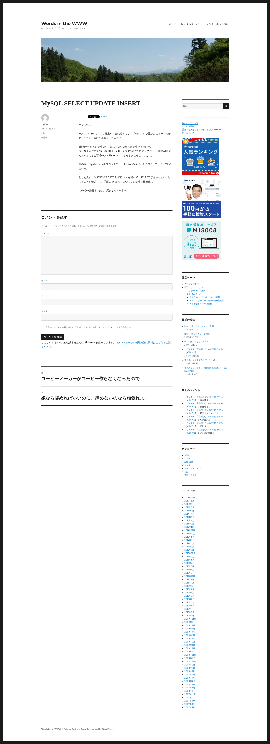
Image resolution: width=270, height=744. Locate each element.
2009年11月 (190, 622)
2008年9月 (189, 664)
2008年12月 (190, 655)
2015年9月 (189, 517)
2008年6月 (189, 674)
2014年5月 (189, 543)
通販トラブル (190, 475)
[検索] (226, 106)
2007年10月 (190, 701)
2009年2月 (189, 648)
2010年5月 (189, 602)
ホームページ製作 (192, 468)
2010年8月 (189, 592)
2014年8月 (189, 537)
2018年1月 (189, 510)
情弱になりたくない (193, 287)
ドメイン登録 (188, 126)
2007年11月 (189, 697)
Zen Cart (188, 462)
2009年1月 (189, 651)
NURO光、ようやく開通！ (196, 341)
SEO (186, 455)
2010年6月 (189, 599)
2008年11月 (190, 658)
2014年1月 (189, 550)
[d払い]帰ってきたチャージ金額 (199, 326)
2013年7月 (189, 556)
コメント (45, 233)
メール (45, 296)
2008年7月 (189, 671)
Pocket (103, 116)
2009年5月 (189, 638)
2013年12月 (189, 553)
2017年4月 (189, 514)
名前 (44, 280)
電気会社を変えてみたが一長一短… (200, 360)
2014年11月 (189, 530)
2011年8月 (189, 579)
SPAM (187, 458)
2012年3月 (189, 573)
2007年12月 (190, 694)
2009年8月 (189, 628)
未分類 (44, 137)
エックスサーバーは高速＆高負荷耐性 (207, 300)
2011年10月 (189, 576)
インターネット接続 (217, 24)
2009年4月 (189, 641)
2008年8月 (189, 668)
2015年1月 (189, 527)
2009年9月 (189, 625)
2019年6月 (189, 500)
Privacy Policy (191, 284)
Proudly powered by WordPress (97, 729)
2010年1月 (189, 615)
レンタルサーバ (189, 24)
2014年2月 (189, 546)
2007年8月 (189, 707)
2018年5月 (189, 507)
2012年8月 (189, 569)
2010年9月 (189, 589)
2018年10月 (189, 504)
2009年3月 (189, 645)
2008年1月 (189, 691)
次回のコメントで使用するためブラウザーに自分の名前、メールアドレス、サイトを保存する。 (89, 327)
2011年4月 (189, 582)
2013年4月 (189, 563)
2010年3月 (189, 609)
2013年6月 (189, 560)
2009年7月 (189, 632)
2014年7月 (189, 540)
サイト (44, 311)
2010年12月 (189, 586)
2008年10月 (190, 661)
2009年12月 (190, 619)
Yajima (44, 124)
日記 (43, 133)
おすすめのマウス (190, 123)
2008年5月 (189, 678)
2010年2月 (189, 612)
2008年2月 (189, 687)
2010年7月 (189, 596)
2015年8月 (189, 520)
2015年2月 (189, 523)
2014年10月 (189, 533)
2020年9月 (189, 497)
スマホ (187, 465)
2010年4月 (189, 605)
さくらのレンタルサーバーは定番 (205, 297)
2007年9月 (189, 704)
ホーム (173, 24)
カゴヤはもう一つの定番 (201, 303)
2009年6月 (189, 635)
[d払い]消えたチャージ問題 (197, 334)
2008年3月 (189, 684)
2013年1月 (189, 566)
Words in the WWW (64, 23)
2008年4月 (189, 681)
